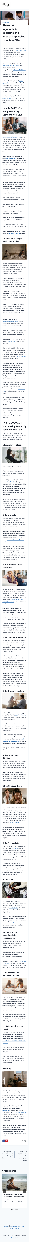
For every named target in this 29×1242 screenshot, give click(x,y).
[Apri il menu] (27, 4)
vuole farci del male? (20, 50)
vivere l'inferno (13, 908)
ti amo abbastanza (19, 923)
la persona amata (20, 356)
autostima (5, 1110)
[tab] (11, 1209)
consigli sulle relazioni (19, 1112)
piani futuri (14, 848)
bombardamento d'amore (10, 321)
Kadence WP (14, 1237)
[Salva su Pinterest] (6, 1141)
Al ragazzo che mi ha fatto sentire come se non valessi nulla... (14, 1196)
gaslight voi (11, 341)
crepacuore (5, 22)
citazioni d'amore (20, 715)
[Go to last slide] (4, 1191)
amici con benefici (14, 233)
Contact (17, 1228)
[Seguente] (24, 1191)
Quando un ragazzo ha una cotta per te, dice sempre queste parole (22, 1154)
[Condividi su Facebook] (3, 1141)
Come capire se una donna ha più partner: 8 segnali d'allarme (7, 1153)
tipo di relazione (11, 158)
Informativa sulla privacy (17, 1226)
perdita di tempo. (15, 822)
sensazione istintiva (9, 482)
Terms (11, 1228)
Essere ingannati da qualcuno (11, 137)
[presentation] (14, 1182)
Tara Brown (6, 44)
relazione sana (7, 98)
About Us (6, 1226)
